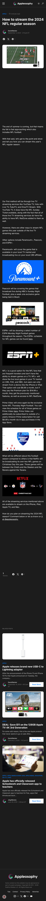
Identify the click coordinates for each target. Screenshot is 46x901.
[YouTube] (31, 896)
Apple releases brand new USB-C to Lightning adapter (23, 668)
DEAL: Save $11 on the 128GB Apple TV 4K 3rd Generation (22, 726)
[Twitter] (21, 896)
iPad (9, 777)
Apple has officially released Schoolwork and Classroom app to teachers (22, 784)
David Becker (12, 31)
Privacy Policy (25, 892)
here (30, 339)
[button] (3, 3)
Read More (36, 684)
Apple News (30, 775)
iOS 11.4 (4, 777)
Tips (8, 892)
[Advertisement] (23, 96)
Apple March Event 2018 (16, 775)
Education (38, 775)
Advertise (35, 892)
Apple (4, 14)
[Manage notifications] (4, 897)
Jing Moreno (12, 800)
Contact (15, 892)
